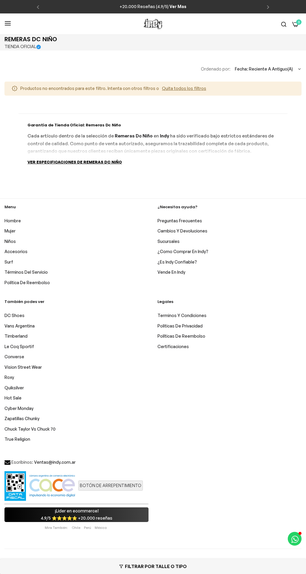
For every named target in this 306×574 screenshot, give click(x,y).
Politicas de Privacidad (180, 325)
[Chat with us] (294, 539)
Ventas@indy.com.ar (55, 462)
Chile (76, 528)
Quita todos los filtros (184, 88)
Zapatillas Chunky (21, 418)
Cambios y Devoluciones (182, 230)
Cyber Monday (18, 408)
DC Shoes (14, 315)
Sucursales (168, 241)
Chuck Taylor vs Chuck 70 (30, 428)
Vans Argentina (19, 325)
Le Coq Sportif (19, 346)
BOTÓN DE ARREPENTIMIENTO (110, 485)
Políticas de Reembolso (181, 336)
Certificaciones (173, 346)
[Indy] (153, 23)
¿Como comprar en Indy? (182, 251)
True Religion (17, 439)
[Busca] (283, 24)
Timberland (15, 336)
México (101, 528)
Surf (8, 261)
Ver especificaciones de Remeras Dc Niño (74, 162)
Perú (87, 528)
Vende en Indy (171, 272)
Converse (14, 356)
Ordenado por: (215, 68)
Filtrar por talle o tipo (156, 566)
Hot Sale (13, 397)
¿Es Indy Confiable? (177, 261)
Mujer (10, 230)
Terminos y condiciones (181, 315)
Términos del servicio (26, 272)
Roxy (9, 377)
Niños (10, 241)
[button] (37, 6)
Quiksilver (14, 387)
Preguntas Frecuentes (179, 220)
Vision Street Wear (23, 367)
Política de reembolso (27, 282)
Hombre (12, 220)
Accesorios (15, 251)
